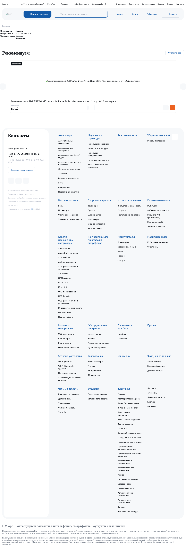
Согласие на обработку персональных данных (26, 198)
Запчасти (62, 173)
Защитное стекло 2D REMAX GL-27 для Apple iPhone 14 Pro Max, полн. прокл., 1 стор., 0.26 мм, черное (63, 101)
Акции (120, 14)
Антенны (151, 406)
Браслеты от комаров (68, 394)
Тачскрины (152, 393)
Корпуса (151, 402)
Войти (135, 14)
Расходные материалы (98, 343)
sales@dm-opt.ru (82, 4)
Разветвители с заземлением (125, 462)
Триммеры (93, 206)
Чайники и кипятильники (70, 219)
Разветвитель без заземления (126, 469)
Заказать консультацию (22, 170)
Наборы (121, 256)
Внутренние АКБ (155, 222)
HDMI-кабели (64, 278)
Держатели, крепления (69, 169)
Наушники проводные (98, 160)
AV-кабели (63, 274)
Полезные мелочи (67, 373)
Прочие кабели (65, 317)
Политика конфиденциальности (21, 194)
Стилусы (122, 260)
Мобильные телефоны (158, 242)
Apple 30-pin (64, 248)
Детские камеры (155, 370)
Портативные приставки (129, 215)
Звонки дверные (125, 424)
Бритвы (91, 210)
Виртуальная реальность (129, 206)
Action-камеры (154, 361)
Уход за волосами (96, 224)
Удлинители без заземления (125, 494)
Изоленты (122, 428)
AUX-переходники (67, 262)
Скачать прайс (97, 4)
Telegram (64, 4)
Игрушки (122, 210)
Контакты (180, 4)
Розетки (121, 394)
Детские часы (64, 399)
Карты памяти (64, 343)
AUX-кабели (64, 257)
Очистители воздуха (97, 394)
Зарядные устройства (68, 178)
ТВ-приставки (94, 370)
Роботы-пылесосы (156, 141)
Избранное (152, 14)
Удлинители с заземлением (124, 501)
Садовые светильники (128, 479)
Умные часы (64, 403)
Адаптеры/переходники (129, 399)
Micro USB (63, 283)
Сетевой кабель (125, 484)
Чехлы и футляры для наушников (98, 165)
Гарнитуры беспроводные (95, 154)
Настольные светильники (130, 442)
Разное (91, 338)
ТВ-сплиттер (94, 375)
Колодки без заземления (130, 433)
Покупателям (134, 4)
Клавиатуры (123, 242)
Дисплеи (151, 388)
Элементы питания (156, 226)
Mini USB (62, 287)
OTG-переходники (67, 292)
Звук (60, 183)
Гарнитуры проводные (98, 144)
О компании (121, 4)
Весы (60, 206)
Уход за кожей (95, 228)
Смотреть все (174, 53)
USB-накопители (66, 334)
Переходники (64, 312)
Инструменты (94, 334)
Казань (5, 4)
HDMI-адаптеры (95, 361)
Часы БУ (62, 412)
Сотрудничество (148, 4)
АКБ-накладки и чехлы (158, 210)
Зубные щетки (94, 215)
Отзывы (170, 4)
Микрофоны (64, 187)
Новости (161, 4)
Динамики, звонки (156, 397)
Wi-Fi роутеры (65, 361)
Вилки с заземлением (128, 408)
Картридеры (64, 338)
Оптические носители (68, 347)
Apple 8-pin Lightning (68, 253)
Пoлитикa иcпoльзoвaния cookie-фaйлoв (24, 202)
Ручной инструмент (97, 347)
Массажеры (93, 219)
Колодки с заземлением (129, 437)
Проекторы (63, 210)
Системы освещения (68, 215)
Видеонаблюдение (156, 366)
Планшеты (122, 338)
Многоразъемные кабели (70, 308)
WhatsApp (51, 4)
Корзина (173, 14)
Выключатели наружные (129, 419)
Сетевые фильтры (126, 488)
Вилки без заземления (128, 403)
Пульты (91, 366)
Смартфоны (152, 247)
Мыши (120, 251)
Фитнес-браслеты (66, 408)
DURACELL (152, 206)
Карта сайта (12, 205)
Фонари (121, 507)
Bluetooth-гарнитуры (98, 148)
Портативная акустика (68, 192)
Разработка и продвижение (19, 209)
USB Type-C (63, 296)
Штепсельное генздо (128, 511)
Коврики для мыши (127, 247)
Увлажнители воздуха (98, 399)
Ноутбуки (122, 334)
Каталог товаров (39, 14)
